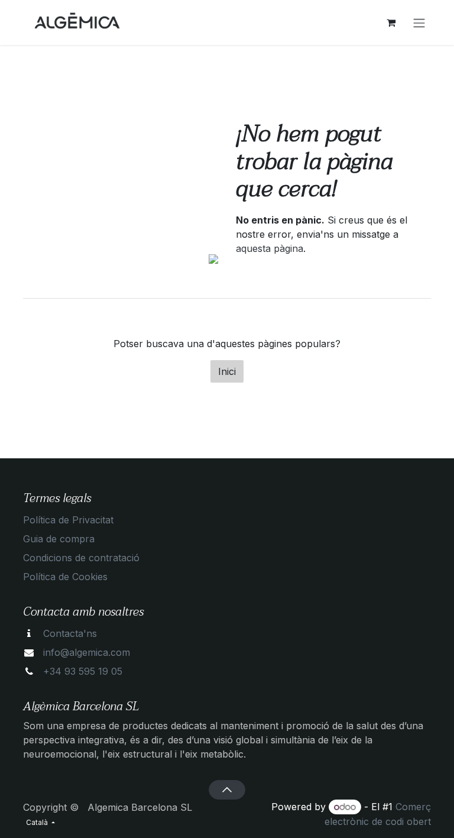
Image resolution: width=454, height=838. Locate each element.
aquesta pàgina (269, 248)
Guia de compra (59, 539)
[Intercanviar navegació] (419, 22)
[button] (227, 789)
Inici (227, 371)
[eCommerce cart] (391, 22)
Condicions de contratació (81, 558)
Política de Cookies (65, 577)
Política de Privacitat (68, 520)
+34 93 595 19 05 (82, 671)
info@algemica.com (86, 652)
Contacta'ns (70, 633)
